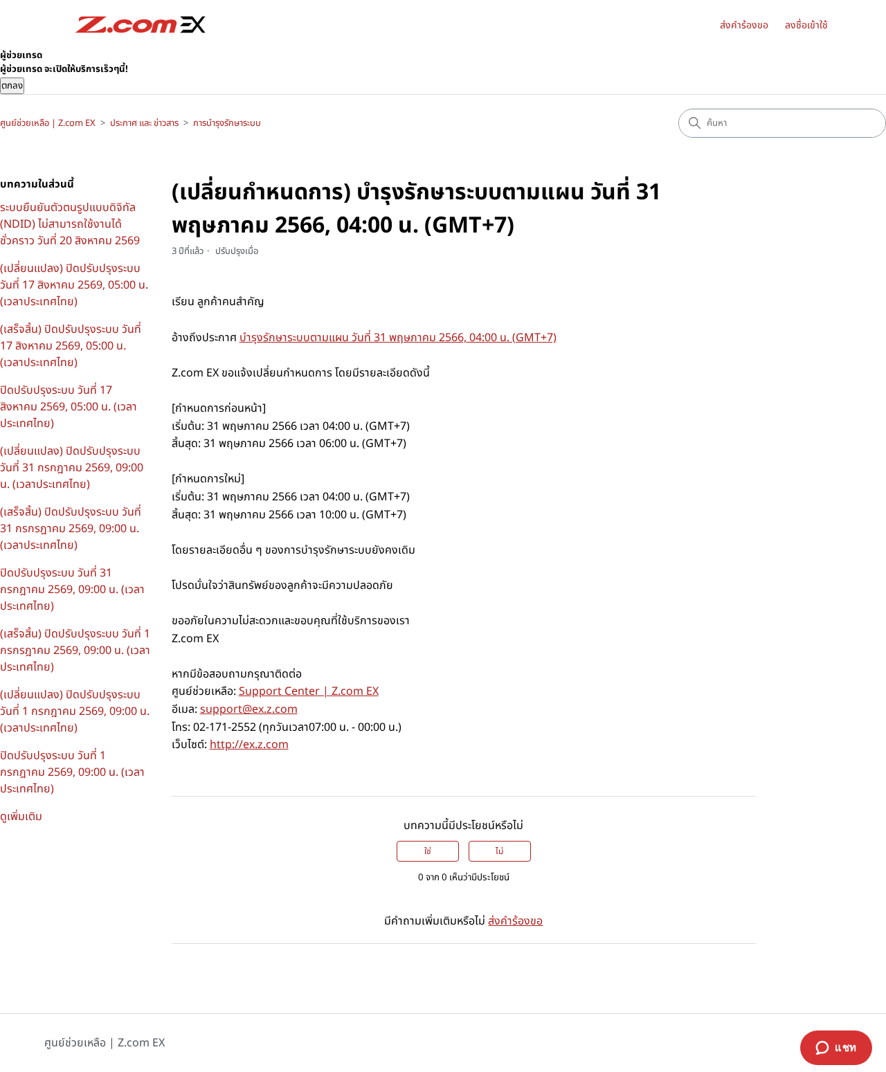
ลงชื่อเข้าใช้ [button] (806, 25)
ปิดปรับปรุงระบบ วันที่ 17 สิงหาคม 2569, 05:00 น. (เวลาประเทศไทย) (68, 407)
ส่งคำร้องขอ (744, 25)
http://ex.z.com (249, 744)
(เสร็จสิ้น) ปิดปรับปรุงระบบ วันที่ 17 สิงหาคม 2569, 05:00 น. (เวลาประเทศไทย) (70, 346)
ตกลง (12, 86)
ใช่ (427, 851)
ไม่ (499, 851)
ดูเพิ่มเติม (21, 816)
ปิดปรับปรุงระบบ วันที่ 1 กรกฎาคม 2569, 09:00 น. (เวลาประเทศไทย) (72, 772)
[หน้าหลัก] (140, 24)
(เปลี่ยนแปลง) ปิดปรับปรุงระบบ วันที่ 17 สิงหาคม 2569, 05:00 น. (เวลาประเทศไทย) (74, 285)
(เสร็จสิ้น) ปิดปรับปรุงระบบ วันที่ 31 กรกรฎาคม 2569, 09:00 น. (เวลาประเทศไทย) (70, 529)
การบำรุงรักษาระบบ (227, 123)
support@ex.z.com (249, 709)
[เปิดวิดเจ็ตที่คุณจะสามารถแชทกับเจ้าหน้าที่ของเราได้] (836, 1047)
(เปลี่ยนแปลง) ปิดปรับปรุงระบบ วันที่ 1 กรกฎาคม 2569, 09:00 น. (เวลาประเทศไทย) (75, 711)
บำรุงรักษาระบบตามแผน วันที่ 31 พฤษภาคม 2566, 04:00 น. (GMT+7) (398, 337)
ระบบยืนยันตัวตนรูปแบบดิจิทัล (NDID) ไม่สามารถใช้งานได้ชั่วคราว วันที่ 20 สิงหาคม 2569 (70, 224)
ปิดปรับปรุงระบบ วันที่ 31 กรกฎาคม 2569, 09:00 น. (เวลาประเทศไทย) (72, 590)
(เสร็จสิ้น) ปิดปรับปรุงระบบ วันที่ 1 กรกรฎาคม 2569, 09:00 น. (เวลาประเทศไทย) (75, 650)
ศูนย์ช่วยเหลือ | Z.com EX (48, 123)
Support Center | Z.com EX (309, 691)
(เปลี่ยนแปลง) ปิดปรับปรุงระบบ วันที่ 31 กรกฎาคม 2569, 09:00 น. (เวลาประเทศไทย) (71, 468)
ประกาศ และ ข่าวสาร (144, 123)
